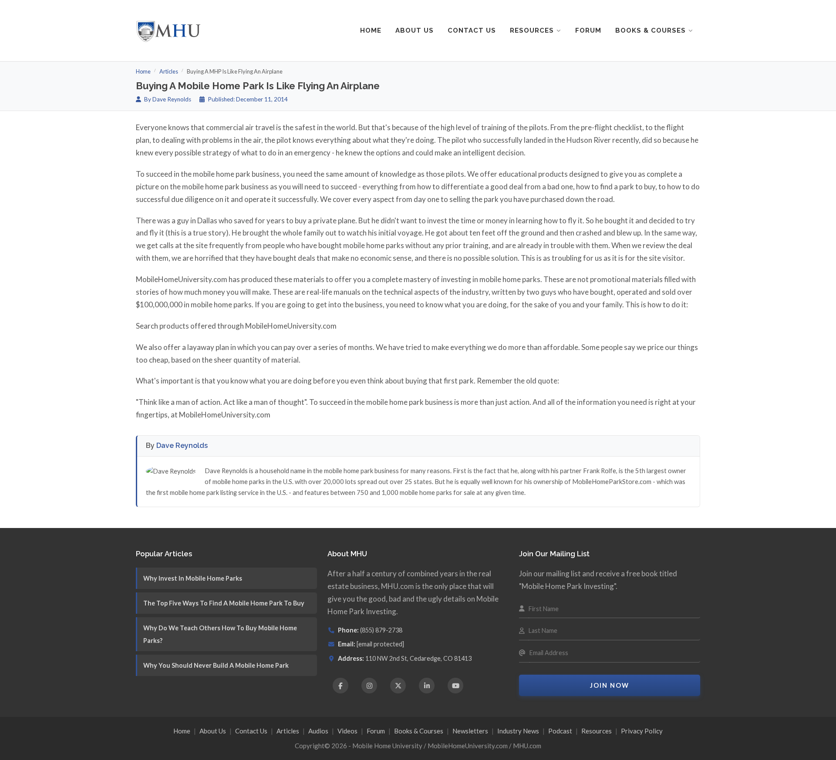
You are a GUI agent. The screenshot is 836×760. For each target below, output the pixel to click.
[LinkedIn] (427, 685)
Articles (168, 71)
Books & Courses (650, 30)
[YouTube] (455, 685)
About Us (414, 30)
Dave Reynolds (182, 445)
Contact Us (472, 30)
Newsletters (470, 731)
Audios (318, 731)
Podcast (560, 731)
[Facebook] (340, 685)
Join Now (609, 685)
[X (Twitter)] (398, 685)
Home (370, 30)
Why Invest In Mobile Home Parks (192, 578)
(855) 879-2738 (381, 630)
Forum (588, 30)
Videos (347, 731)
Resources (532, 30)
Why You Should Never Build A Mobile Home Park (216, 665)
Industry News (518, 731)
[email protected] (380, 644)
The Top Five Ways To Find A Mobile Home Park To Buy (223, 603)
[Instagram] (369, 685)
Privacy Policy (642, 731)
